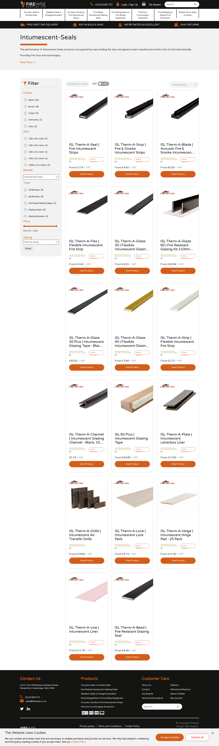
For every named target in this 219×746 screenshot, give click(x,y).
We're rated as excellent (142, 24)
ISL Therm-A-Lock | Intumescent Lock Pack (130, 535)
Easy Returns (190, 24)
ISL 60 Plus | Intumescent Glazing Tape (131, 438)
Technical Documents (152, 698)
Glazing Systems (38, 216)
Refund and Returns (180, 689)
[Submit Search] (194, 5)
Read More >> (28, 62)
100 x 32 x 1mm (38, 152)
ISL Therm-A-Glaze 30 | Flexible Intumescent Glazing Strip (131, 247)
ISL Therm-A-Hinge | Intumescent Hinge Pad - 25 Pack (176, 535)
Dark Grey (35, 119)
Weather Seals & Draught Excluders (53, 13)
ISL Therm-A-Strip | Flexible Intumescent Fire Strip (177, 342)
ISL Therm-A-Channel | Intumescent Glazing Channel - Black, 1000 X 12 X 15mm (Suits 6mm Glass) (86, 442)
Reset (28, 248)
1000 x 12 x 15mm (39, 165)
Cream (33, 113)
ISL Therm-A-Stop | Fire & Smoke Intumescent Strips (130, 149)
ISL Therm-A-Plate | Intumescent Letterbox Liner (176, 438)
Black (34, 100)
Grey (33, 126)
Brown (33, 106)
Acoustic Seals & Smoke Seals (31, 13)
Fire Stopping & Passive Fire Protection (165, 15)
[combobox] (41, 177)
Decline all (197, 737)
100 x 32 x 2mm (38, 158)
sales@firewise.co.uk (36, 701)
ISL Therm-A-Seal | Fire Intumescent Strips (84, 149)
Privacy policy (87, 726)
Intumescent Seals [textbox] (33, 177)
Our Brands (147, 694)
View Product (86, 174)
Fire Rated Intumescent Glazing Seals (98, 15)
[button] (151, 4)
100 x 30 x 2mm (38, 145)
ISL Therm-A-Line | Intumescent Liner (84, 630)
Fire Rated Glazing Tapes (42, 203)
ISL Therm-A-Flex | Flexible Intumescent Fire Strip (86, 245)
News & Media (177, 694)
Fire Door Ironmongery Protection (143, 15)
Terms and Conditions (110, 726)
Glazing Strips (37, 209)
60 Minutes (36, 196)
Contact (146, 689)
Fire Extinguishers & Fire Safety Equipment (121, 15)
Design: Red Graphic (187, 726)
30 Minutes (36, 190)
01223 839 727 (104, 4)
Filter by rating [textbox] (31, 242)
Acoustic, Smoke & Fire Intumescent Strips (76, 15)
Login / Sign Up (129, 4)
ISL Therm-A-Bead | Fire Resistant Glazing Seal (132, 632)
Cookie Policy (132, 726)
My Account (176, 698)
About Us (146, 685)
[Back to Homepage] (33, 4)
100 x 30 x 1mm (38, 138)
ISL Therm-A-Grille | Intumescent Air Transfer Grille (85, 535)
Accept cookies (169, 737)
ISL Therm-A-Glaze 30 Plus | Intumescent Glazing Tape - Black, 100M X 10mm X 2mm (86, 346)
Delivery (174, 685)
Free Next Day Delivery (42, 24)
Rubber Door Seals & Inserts (187, 13)
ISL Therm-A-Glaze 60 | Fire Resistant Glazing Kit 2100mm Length (176, 247)
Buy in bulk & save (91, 24)
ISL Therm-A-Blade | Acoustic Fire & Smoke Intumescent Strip (176, 151)
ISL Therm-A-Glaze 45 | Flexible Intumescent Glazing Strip (131, 344)
